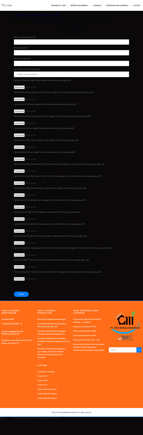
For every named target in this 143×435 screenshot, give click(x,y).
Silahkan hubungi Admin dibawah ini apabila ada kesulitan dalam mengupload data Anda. (71, 21)
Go (139, 350)
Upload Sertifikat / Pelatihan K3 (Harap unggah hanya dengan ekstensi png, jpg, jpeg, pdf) (51, 260)
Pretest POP (42, 376)
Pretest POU (42, 385)
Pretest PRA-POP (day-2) (47, 394)
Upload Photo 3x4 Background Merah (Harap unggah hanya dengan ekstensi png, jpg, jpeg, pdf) (53, 92)
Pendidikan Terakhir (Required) (27, 69)
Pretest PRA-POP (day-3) (47, 398)
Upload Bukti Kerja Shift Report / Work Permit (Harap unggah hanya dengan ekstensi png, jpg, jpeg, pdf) (57, 176)
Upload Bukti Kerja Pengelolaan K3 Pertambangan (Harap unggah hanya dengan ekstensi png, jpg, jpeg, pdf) (59, 164)
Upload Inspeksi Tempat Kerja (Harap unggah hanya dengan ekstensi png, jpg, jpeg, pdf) (50, 236)
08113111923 (10, 418)
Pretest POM (42, 380)
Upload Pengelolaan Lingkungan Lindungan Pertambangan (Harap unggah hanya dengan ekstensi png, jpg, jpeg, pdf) (63, 248)
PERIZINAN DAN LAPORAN (117, 5)
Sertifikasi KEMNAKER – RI (12, 323)
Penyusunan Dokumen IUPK (84, 335)
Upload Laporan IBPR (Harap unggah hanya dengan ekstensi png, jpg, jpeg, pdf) (47, 212)
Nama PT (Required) (22, 58)
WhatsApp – (65, 26)
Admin (72, 26)
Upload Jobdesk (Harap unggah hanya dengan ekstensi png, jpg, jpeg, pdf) (44, 152)
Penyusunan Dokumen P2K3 (84, 326)
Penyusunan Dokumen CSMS (84, 331)
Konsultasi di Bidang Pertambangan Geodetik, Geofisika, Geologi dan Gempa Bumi (53, 341)
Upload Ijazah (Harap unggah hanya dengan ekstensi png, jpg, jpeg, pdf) (44, 128)
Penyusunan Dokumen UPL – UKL (86, 340)
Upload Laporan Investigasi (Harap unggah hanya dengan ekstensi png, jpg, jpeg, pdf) (49, 200)
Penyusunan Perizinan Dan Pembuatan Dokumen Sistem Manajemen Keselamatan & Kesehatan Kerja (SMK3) (88, 347)
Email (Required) (21, 48)
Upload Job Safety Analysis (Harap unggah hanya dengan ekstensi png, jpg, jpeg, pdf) (49, 224)
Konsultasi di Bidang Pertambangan (51, 319)
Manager (79, 26)
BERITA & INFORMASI (79, 5)
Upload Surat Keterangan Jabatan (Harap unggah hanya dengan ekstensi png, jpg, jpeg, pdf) (52, 116)
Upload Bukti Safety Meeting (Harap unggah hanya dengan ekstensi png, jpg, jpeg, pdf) (50, 188)
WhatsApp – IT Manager (71, 32)
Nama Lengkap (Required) (25, 37)
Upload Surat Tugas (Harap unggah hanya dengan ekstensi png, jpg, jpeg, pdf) (46, 140)
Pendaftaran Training (45, 372)
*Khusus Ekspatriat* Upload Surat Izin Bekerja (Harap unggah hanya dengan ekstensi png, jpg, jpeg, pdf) (57, 272)
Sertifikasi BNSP (8, 319)
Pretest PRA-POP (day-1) (47, 389)
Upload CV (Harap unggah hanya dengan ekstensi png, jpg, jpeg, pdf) (42, 80)
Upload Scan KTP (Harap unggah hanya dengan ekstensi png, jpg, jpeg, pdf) (45, 104)
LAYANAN (97, 5)
